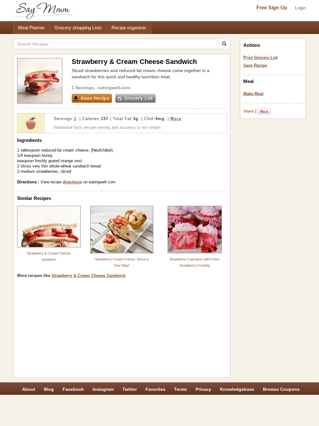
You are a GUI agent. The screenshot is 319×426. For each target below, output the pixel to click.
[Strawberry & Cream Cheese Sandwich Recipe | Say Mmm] (49, 226)
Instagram (103, 389)
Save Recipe (255, 65)
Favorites (155, 389)
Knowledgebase (237, 389)
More (175, 118)
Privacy (203, 389)
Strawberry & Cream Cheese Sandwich (88, 275)
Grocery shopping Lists (78, 27)
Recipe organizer (129, 27)
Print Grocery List (260, 57)
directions (72, 182)
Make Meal (253, 93)
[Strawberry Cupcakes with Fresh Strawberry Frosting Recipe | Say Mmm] (194, 229)
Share (248, 111)
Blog (49, 389)
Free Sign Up (271, 7)
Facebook (73, 389)
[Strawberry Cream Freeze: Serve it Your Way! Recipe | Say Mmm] (122, 229)
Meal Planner (31, 27)
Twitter (129, 389)
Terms (180, 389)
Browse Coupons (281, 389)
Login (300, 7)
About (28, 389)
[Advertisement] (121, 330)
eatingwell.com (114, 87)
